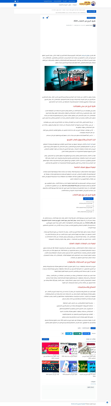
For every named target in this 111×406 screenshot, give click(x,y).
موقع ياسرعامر (85, 55)
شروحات (74, 5)
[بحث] (15, 5)
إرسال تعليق (91, 387)
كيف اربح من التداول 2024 (52, 374)
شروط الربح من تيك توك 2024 (69, 356)
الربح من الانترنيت (63, 5)
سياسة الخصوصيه (48, 1)
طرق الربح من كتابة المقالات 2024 (85, 211)
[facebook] (18, 1)
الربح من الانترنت (91, 17)
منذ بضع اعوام (88, 201)
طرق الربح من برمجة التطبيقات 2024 (84, 207)
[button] (86, 333)
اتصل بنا (65, 1)
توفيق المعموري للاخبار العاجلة (78, 404)
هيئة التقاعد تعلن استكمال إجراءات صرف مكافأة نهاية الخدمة (70, 11)
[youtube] (15, 1)
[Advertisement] (69, 38)
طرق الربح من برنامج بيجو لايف (85, 203)
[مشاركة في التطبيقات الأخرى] (63, 333)
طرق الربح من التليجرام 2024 (70, 374)
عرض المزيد (45, 339)
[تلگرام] (20, 1)
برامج (70, 5)
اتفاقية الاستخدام (57, 1)
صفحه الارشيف (72, 1)
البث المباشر (89, 144)
